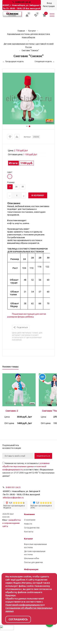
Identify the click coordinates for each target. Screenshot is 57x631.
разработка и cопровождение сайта (11, 523)
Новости (28, 524)
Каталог (28, 539)
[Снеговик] (28, 123)
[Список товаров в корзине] (45, 16)
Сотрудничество (32, 528)
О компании (29, 520)
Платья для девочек (33, 562)
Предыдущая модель (14, 61)
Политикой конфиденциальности (24, 605)
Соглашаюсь (18, 619)
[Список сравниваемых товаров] (27, 16)
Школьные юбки (31, 558)
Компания (29, 514)
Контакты (28, 532)
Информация (31, 569)
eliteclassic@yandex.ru (13, 497)
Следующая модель (43, 61)
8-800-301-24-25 (23, 2)
